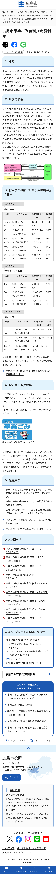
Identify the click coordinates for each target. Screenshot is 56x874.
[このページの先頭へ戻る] (28, 748)
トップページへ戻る (42, 741)
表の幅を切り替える (13, 204)
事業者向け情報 (37, 12)
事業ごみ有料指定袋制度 (36, 19)
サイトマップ (8, 848)
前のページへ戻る (18, 741)
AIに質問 (49, 871)
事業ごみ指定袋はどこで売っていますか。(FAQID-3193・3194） (28, 697)
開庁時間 (15, 790)
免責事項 (6, 852)
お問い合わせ (35, 871)
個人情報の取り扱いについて (31, 848)
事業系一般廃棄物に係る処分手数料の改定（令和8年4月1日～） (28, 713)
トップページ (21, 12)
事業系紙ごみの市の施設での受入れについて (28, 529)
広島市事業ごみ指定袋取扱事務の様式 (26, 721)
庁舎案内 (14, 777)
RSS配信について (23, 852)
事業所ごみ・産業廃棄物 (29, 16)
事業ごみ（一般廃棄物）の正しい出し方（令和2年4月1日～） (28, 730)
